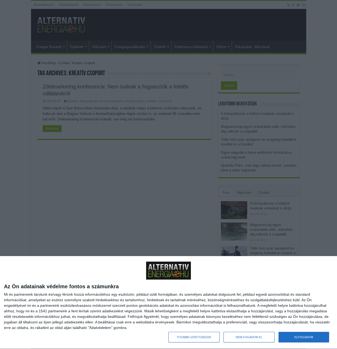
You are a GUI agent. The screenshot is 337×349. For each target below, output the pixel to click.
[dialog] (168, 302)
